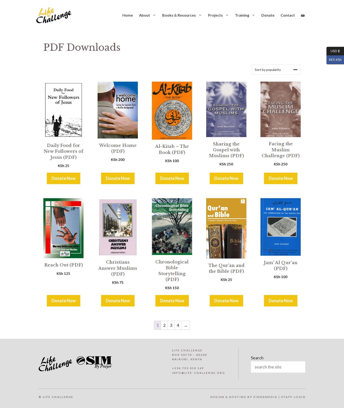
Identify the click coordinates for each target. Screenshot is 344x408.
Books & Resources (179, 15)
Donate (267, 15)
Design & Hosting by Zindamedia (243, 397)
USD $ (333, 50)
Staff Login (293, 397)
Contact (288, 15)
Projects (215, 15)
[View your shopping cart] (303, 15)
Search (257, 357)
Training (242, 15)
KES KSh (334, 59)
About (144, 15)
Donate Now (63, 178)
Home (127, 15)
